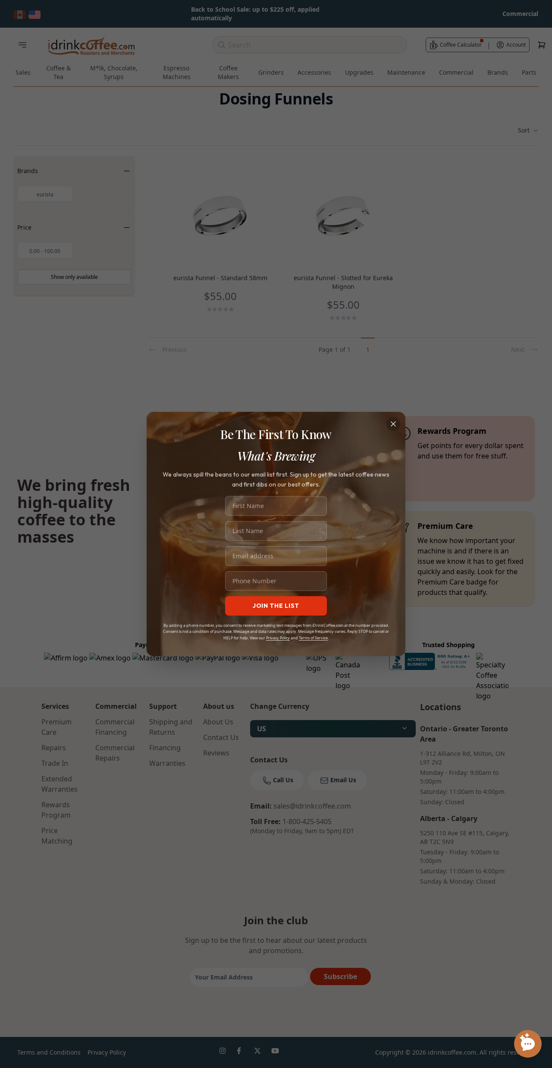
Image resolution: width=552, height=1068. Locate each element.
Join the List (276, 606)
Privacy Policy (278, 638)
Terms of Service (313, 638)
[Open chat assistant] (528, 1044)
